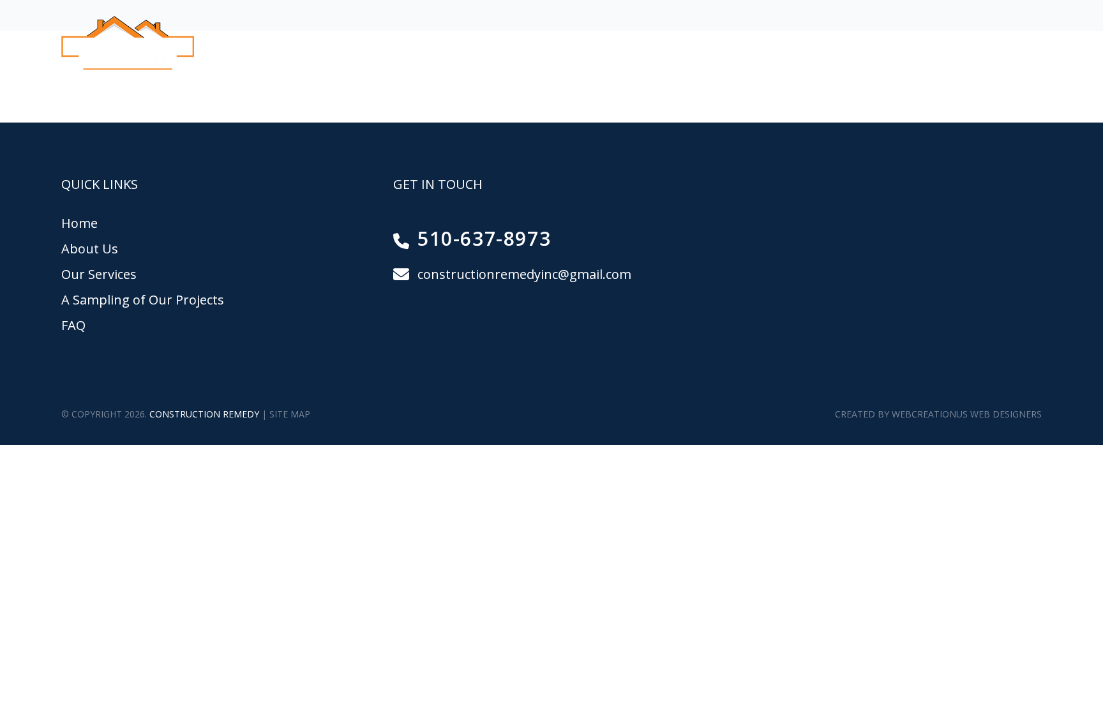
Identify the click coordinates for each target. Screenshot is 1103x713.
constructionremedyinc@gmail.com (524, 274)
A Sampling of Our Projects (737, 43)
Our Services (570, 43)
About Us (462, 43)
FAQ (891, 43)
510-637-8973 (1000, 42)
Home (376, 43)
